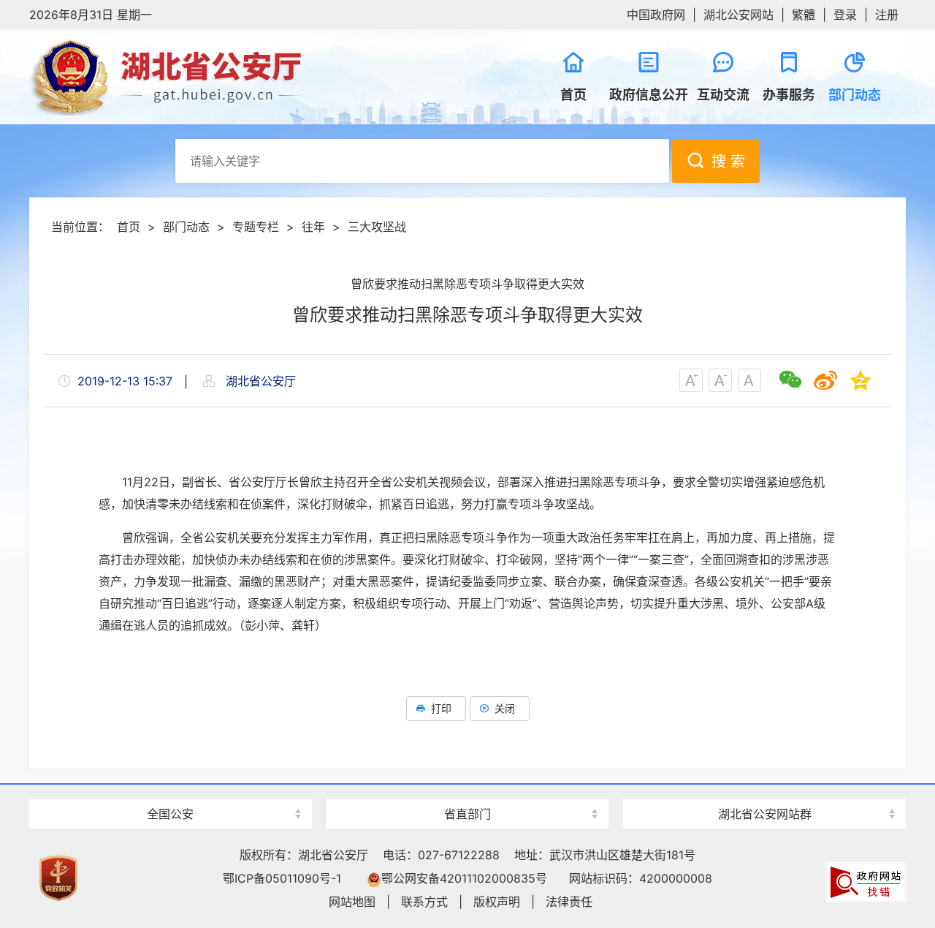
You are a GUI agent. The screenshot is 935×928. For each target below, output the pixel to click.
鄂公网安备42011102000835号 (464, 878)
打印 (441, 708)
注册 (886, 14)
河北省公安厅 (170, 788)
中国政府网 (656, 14)
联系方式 (424, 901)
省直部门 (467, 814)
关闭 (504, 708)
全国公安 (170, 814)
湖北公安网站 (738, 14)
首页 (128, 226)
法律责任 (569, 901)
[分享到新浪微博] (825, 380)
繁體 (803, 14)
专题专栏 (255, 226)
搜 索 (728, 161)
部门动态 (186, 226)
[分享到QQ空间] (860, 380)
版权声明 (496, 901)
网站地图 (352, 901)
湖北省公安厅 (248, 76)
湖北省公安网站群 (765, 814)
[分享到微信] (790, 380)
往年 (313, 226)
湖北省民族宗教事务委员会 (467, 788)
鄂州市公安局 (764, 788)
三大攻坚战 (377, 226)
